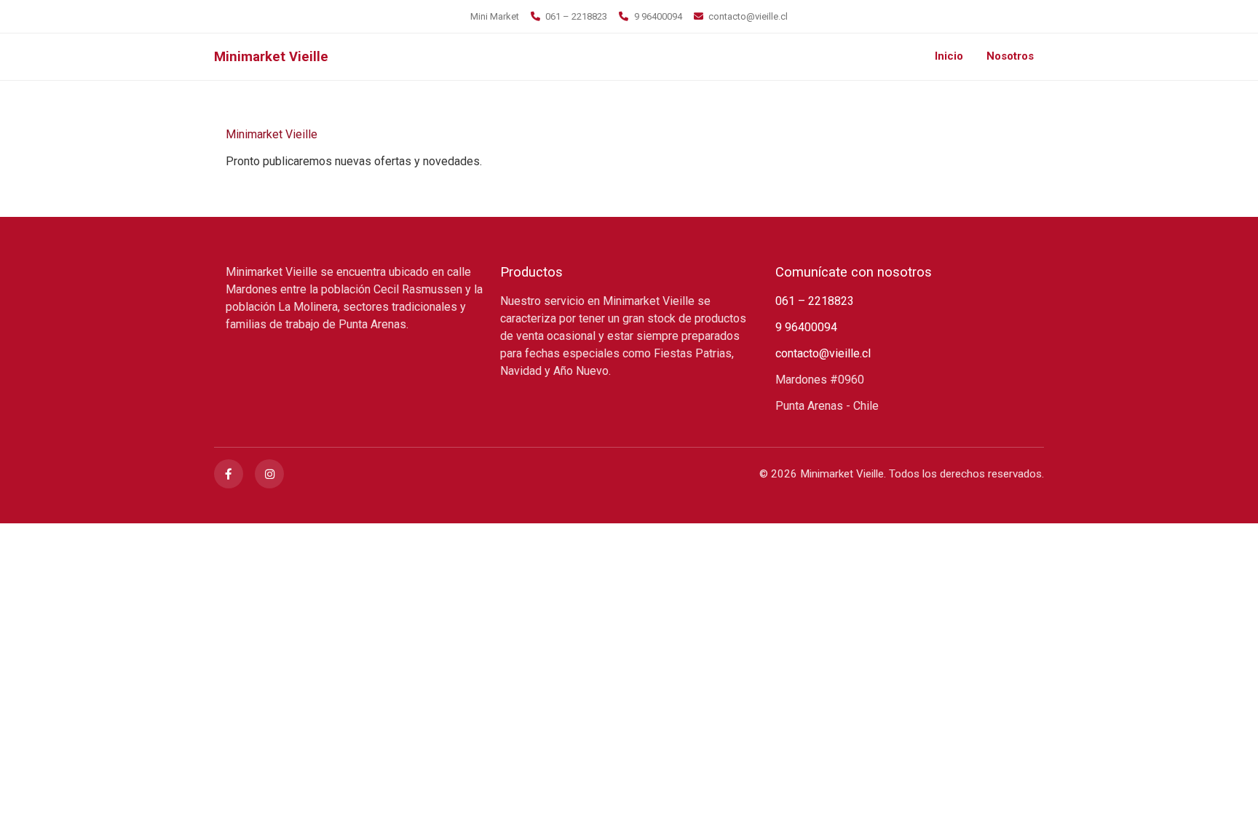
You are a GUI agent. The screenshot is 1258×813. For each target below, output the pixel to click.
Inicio (949, 56)
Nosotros (1010, 56)
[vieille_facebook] (228, 473)
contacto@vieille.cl (748, 16)
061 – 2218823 (576, 16)
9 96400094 (657, 16)
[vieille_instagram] (269, 473)
